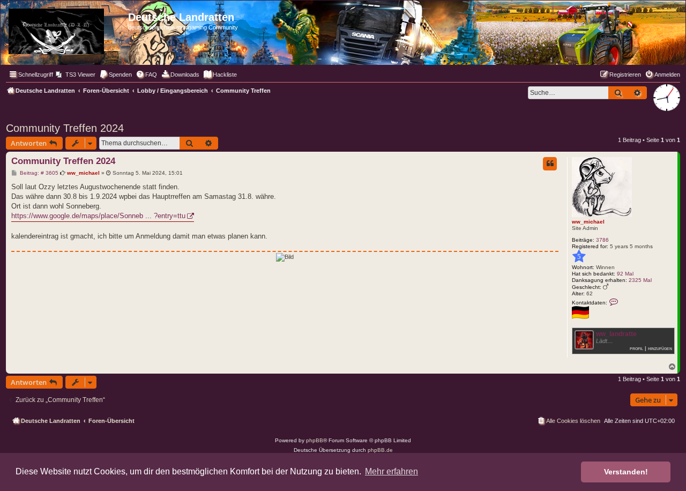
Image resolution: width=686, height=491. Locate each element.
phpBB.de (380, 450)
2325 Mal (640, 280)
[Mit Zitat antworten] (550, 163)
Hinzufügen (660, 348)
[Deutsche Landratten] (65, 29)
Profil (636, 348)
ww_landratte (616, 334)
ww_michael (588, 222)
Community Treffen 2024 (65, 128)
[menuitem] (75, 74)
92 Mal (625, 274)
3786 (602, 240)
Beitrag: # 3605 (38, 173)
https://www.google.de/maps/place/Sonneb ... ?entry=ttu (98, 216)
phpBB (314, 440)
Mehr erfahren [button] (391, 471)
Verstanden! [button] (626, 471)
